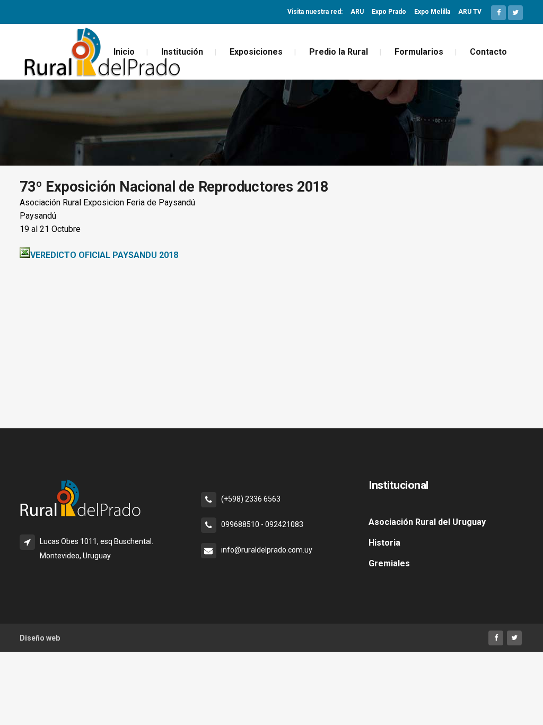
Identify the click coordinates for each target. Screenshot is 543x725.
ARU (357, 11)
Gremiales (389, 563)
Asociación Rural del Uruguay (427, 522)
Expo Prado (389, 11)
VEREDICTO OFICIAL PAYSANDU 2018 (104, 255)
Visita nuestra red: (315, 11)
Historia (384, 543)
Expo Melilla (432, 11)
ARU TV (469, 11)
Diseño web (40, 638)
